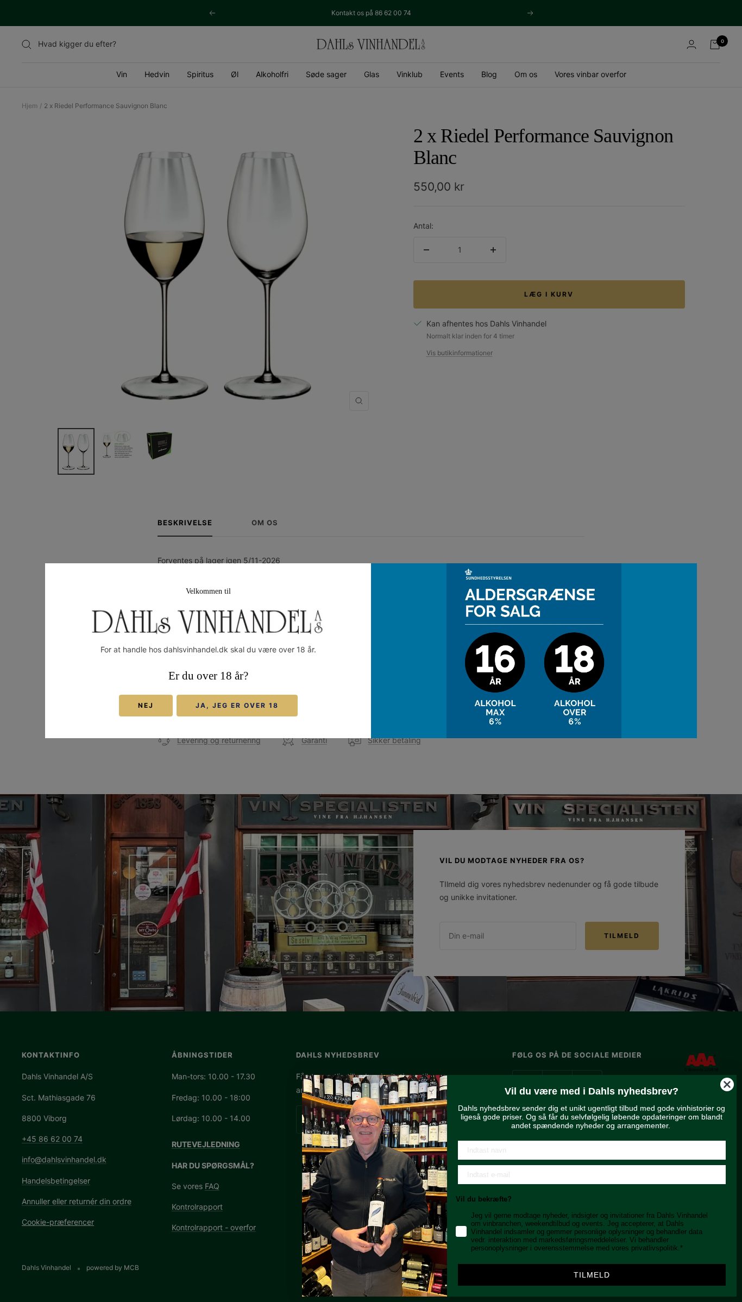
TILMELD (592, 1274)
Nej (146, 706)
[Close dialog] (727, 1084)
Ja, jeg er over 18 (237, 706)
